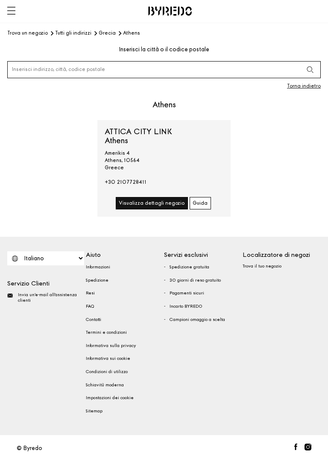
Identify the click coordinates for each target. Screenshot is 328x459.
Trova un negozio (27, 33)
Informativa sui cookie (108, 358)
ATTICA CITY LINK (138, 136)
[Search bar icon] (310, 70)
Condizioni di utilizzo (107, 371)
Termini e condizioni (106, 332)
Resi (90, 293)
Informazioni (98, 267)
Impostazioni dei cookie (110, 397)
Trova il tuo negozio (262, 266)
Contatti (93, 319)
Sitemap (94, 411)
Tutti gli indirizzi (73, 33)
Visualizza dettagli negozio (151, 203)
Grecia (107, 33)
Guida (200, 203)
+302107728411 (125, 182)
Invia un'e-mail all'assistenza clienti (47, 297)
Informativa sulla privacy (111, 345)
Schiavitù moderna (105, 385)
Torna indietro (304, 86)
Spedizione (97, 280)
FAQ (90, 306)
